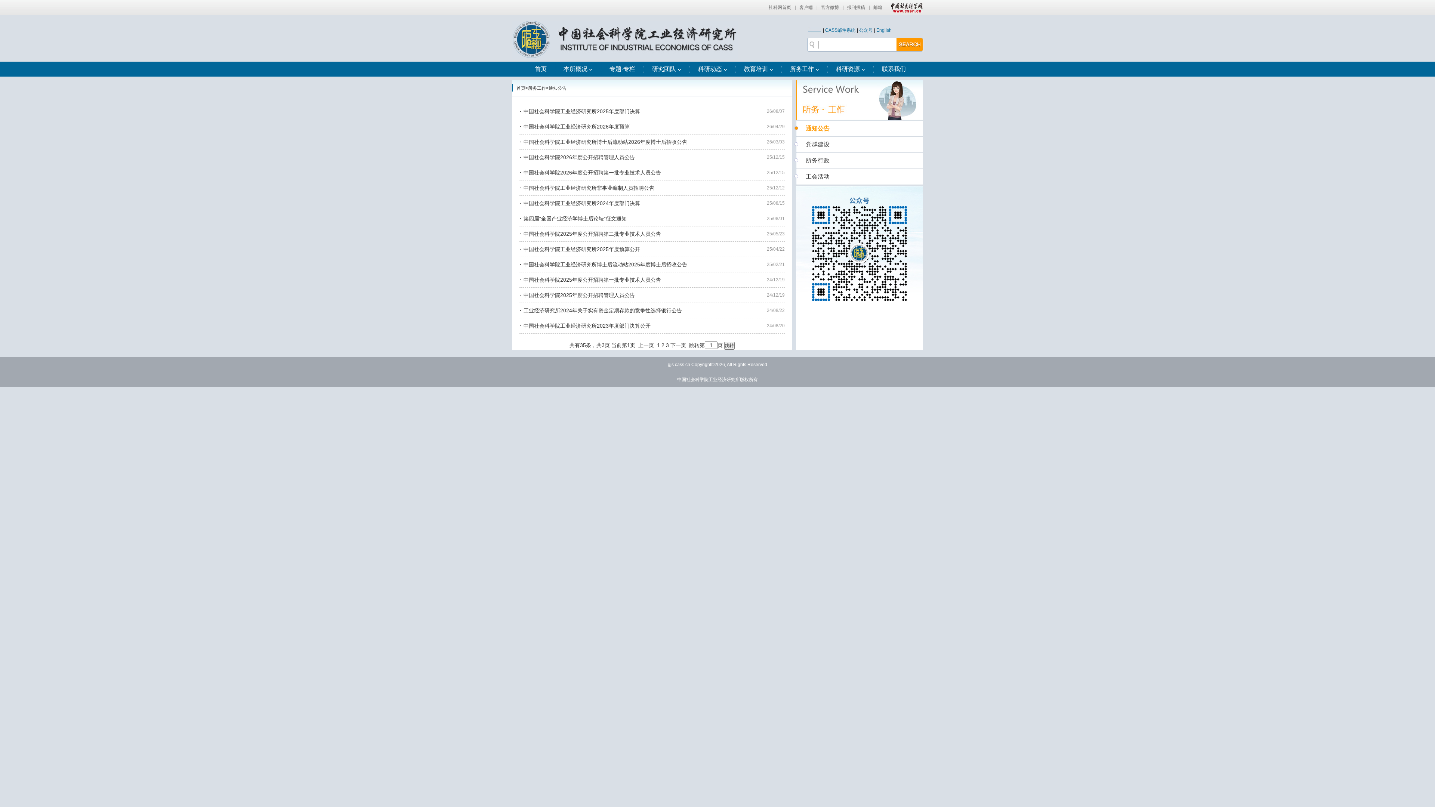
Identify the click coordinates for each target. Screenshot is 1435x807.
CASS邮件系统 (840, 30)
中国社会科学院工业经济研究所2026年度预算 (577, 127)
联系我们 (894, 69)
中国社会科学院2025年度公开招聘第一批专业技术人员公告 (592, 280)
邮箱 (877, 7)
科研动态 (710, 69)
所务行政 (818, 160)
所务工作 (802, 69)
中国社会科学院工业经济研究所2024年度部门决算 (582, 203)
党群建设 (818, 144)
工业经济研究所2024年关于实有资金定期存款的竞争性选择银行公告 (603, 310)
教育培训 (756, 69)
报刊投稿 (856, 7)
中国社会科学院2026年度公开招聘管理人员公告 (579, 157)
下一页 (678, 345)
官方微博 (830, 7)
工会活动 (818, 176)
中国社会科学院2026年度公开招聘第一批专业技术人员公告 (592, 173)
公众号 (866, 30)
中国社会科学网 (905, 7)
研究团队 (664, 69)
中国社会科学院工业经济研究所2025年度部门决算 (582, 111)
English (884, 30)
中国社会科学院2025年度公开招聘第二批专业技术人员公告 (592, 234)
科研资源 (848, 69)
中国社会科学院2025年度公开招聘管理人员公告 (579, 295)
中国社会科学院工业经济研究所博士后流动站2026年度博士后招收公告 (605, 142)
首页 (541, 69)
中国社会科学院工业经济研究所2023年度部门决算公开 (587, 326)
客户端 (806, 7)
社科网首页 (780, 7)
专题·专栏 (622, 69)
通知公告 (558, 88)
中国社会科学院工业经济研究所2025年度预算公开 (582, 249)
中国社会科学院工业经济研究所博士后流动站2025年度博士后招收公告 (605, 265)
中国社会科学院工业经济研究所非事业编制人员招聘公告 (589, 188)
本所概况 (575, 69)
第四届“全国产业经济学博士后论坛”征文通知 (575, 219)
